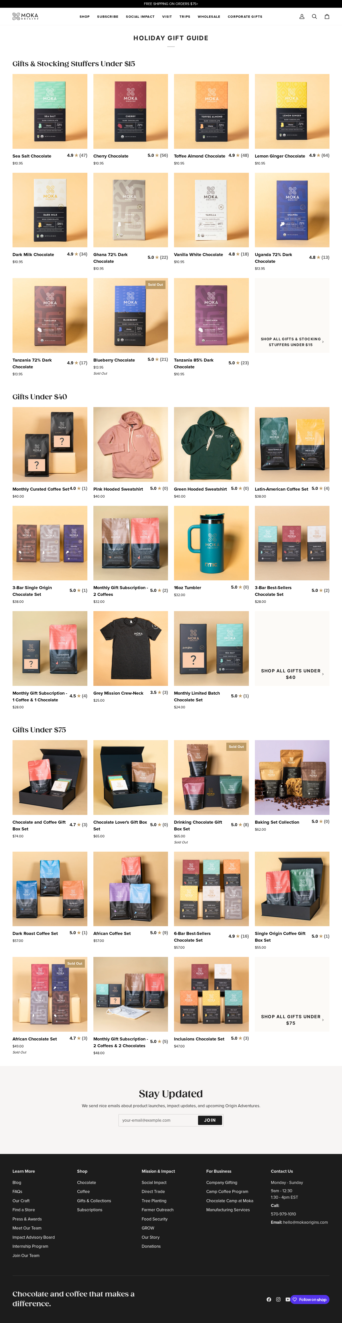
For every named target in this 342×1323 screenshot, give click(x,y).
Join (210, 1120)
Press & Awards (27, 1219)
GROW (148, 1228)
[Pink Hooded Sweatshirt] (130, 444)
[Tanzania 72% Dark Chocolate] (50, 315)
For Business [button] (218, 1171)
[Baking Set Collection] (292, 777)
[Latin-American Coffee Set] (292, 444)
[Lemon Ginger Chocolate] (292, 111)
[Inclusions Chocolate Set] (211, 994)
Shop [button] (82, 1171)
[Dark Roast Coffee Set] (50, 889)
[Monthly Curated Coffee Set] (50, 444)
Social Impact (154, 1182)
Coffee (83, 1191)
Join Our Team (26, 1255)
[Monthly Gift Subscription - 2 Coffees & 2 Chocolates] (130, 994)
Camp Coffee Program (227, 1191)
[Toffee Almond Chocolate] (211, 111)
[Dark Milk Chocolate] (50, 210)
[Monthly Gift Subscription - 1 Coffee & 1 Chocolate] (50, 648)
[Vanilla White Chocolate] (211, 210)
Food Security (154, 1219)
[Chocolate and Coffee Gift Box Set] (50, 777)
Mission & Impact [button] (158, 1171)
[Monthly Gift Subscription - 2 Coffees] (130, 543)
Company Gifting (221, 1182)
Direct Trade (153, 1191)
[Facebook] (269, 1299)
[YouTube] (288, 1299)
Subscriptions (89, 1210)
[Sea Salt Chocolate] (50, 111)
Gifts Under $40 (40, 397)
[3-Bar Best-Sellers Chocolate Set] (292, 543)
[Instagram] (278, 1299)
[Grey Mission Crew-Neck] (130, 648)
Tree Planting (154, 1201)
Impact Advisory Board (34, 1237)
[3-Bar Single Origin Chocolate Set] (50, 543)
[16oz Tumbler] (211, 543)
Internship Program (30, 1246)
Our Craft (21, 1201)
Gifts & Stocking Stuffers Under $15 (74, 64)
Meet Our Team (27, 1228)
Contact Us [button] (282, 1171)
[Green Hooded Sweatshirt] (211, 444)
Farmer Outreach (158, 1210)
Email (126, 1125)
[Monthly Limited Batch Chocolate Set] (211, 648)
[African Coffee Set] (130, 889)
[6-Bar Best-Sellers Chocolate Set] (211, 889)
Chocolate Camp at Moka (229, 1201)
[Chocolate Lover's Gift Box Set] (130, 777)
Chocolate (86, 1182)
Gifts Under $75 (39, 730)
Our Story (150, 1237)
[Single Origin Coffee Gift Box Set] (292, 889)
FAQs (17, 1191)
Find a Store (24, 1210)
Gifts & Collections (94, 1201)
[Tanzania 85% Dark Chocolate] (211, 315)
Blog (17, 1182)
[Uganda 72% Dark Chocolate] (292, 210)
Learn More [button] (24, 1171)
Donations (151, 1246)
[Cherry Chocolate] (130, 111)
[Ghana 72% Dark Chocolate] (130, 210)
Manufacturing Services (228, 1210)
